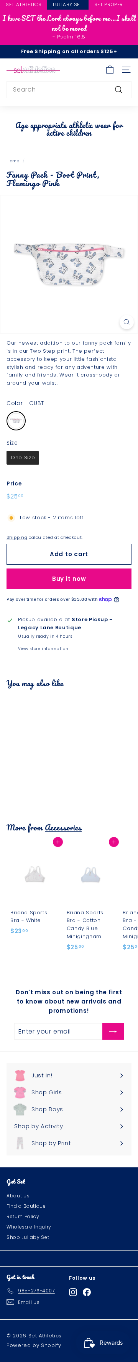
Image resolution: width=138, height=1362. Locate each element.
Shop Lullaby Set (28, 1237)
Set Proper (108, 4)
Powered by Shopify (34, 1345)
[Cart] (110, 69)
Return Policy (23, 1216)
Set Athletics (23, 4)
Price (14, 483)
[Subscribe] (113, 1031)
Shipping (17, 537)
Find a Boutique (26, 1206)
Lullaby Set (67, 4)
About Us (18, 1195)
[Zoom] (127, 322)
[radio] (16, 420)
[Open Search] (134, 5)
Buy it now (69, 579)
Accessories (63, 827)
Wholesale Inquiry (29, 1227)
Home (13, 161)
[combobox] (69, 89)
